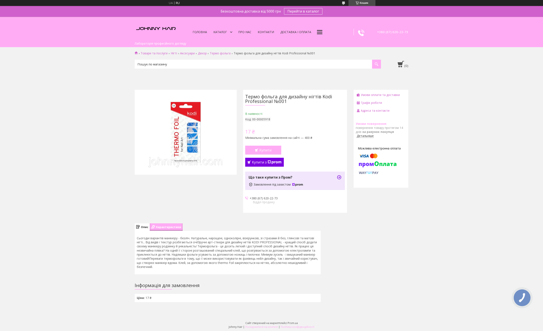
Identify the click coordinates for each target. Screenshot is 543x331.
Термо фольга (220, 53)
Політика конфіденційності (297, 327)
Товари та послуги (154, 53)
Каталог (220, 32)
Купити (265, 150)
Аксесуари (187, 53)
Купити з (259, 162)
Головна (200, 32)
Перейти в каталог (303, 11)
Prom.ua (293, 323)
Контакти (266, 32)
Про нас (244, 32)
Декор (202, 53)
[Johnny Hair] (156, 28)
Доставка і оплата (295, 32)
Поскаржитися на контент (261, 327)
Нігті (174, 53)
